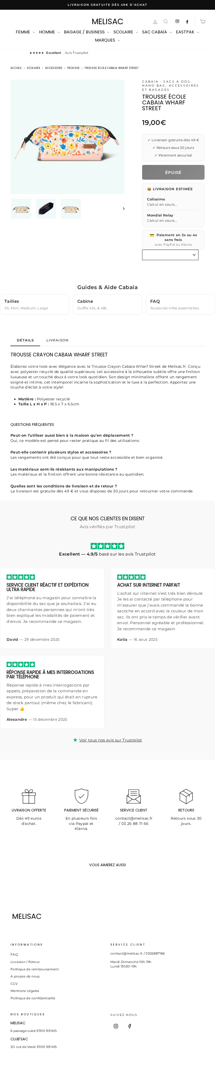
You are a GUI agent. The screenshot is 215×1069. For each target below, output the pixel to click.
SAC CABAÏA (155, 32)
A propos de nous (25, 976)
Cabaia (128, 366)
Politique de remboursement (34, 969)
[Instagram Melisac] (177, 22)
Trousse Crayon (106, 366)
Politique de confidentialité (32, 998)
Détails (25, 340)
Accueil (16, 68)
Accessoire (53, 68)
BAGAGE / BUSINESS (85, 32)
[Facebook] (129, 1026)
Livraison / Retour (25, 962)
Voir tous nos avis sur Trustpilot (110, 740)
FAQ (14, 954)
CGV (14, 984)
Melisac (107, 22)
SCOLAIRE (124, 32)
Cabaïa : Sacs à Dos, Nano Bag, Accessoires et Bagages (170, 86)
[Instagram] (115, 1026)
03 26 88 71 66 (135, 823)
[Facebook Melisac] (187, 22)
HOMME (47, 32)
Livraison (57, 340)
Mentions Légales (24, 991)
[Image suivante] (121, 208)
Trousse (73, 68)
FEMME (23, 32)
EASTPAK (185, 32)
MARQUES (105, 40)
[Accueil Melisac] (57, 916)
